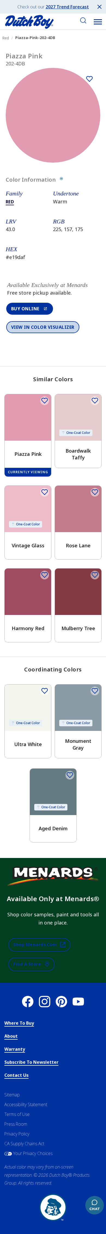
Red (10, 202)
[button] (98, 21)
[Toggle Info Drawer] (61, 179)
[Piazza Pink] (89, 78)
